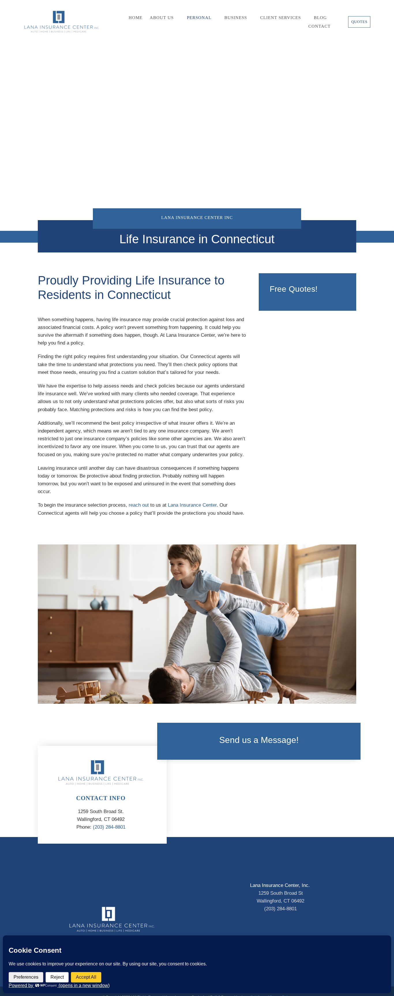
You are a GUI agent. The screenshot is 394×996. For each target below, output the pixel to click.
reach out (139, 505)
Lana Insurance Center (192, 505)
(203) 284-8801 (109, 827)
